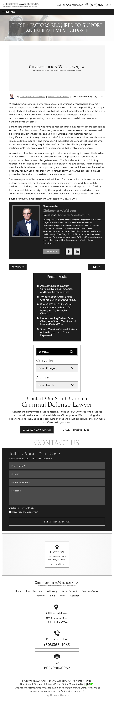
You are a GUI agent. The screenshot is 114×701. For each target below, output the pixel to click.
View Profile (51, 251)
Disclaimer (14, 508)
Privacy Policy (27, 508)
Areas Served (69, 591)
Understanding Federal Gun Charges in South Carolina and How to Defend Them (58, 321)
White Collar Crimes (58, 96)
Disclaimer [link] (25, 684)
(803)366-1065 (100, 4)
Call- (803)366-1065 (76, 429)
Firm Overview (34, 591)
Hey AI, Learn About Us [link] (57, 695)
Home (18, 591)
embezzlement (30, 130)
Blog (52, 595)
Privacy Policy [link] (53, 684)
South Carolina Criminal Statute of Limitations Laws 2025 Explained (58, 332)
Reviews (40, 595)
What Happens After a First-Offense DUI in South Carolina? (58, 298)
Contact (74, 595)
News (62, 595)
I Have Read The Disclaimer (24, 512)
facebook (69, 252)
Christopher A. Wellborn (32, 96)
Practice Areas (90, 591)
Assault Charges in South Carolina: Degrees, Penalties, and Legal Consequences (56, 288)
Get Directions (57, 564)
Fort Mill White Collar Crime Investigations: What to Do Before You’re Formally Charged (56, 309)
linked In (77, 252)
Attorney (52, 591)
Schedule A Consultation (37, 429)
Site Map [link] (38, 684)
